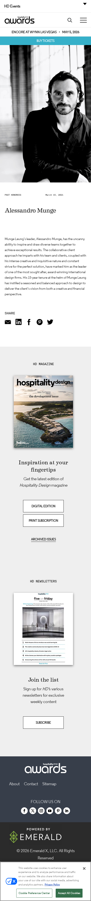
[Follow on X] (32, 810)
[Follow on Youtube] (49, 810)
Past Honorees (13, 194)
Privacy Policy (52, 884)
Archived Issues (43, 539)
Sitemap (49, 784)
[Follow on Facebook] (24, 810)
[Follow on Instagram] (41, 810)
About (14, 784)
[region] (45, 881)
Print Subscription (43, 520)
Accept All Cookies (69, 893)
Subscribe (43, 722)
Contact (31, 784)
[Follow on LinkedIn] (66, 810)
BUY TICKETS (45, 40)
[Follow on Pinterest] (58, 810)
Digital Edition (43, 506)
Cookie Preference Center (34, 893)
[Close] (84, 868)
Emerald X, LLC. (44, 851)
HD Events (12, 6)
